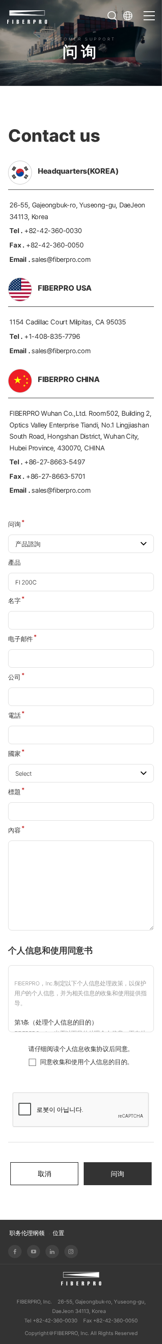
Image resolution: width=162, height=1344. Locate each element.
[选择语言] (130, 15)
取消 (44, 1174)
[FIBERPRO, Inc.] (81, 1278)
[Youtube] (33, 1252)
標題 (16, 792)
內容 (16, 830)
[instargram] (71, 1252)
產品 (14, 562)
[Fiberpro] (27, 16)
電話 (16, 715)
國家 (16, 753)
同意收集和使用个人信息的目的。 (86, 1061)
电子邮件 (22, 639)
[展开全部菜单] (149, 11)
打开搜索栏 (112, 15)
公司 (16, 677)
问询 (16, 524)
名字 (16, 600)
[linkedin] (52, 1252)
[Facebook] (15, 1252)
